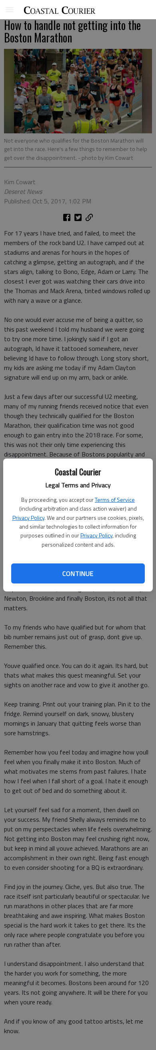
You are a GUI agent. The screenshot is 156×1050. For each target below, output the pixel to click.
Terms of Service (115, 499)
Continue (77, 573)
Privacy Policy (28, 517)
